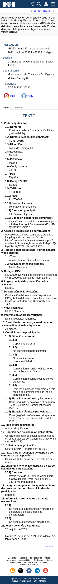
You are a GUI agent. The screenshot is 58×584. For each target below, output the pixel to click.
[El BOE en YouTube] (45, 572)
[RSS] (12, 572)
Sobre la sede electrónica (31, 558)
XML (30, 95)
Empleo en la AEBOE (29, 565)
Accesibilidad (25, 560)
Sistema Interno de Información (23, 562)
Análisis (18, 107)
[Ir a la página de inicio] (9, 6)
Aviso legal (11, 560)
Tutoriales (44, 562)
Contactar (12, 558)
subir (50, 546)
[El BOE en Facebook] (29, 572)
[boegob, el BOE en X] (20, 572)
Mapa (47, 558)
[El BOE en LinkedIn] (37, 572)
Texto (6, 107)
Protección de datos (43, 560)
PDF (13, 95)
